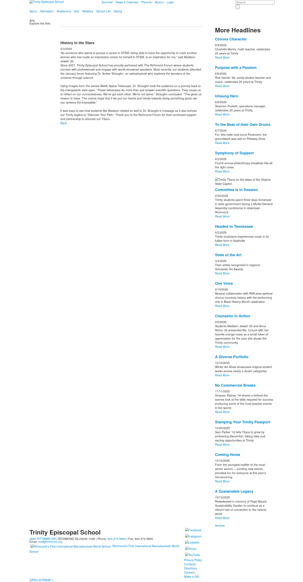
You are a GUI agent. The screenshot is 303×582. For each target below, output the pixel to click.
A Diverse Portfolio (231, 356)
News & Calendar (127, 2)
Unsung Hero (226, 96)
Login (170, 2)
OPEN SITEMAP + (41, 580)
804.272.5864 (117, 539)
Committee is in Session (236, 189)
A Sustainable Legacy (234, 491)
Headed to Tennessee (234, 226)
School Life (103, 11)
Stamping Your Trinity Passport (242, 422)
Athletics (87, 11)
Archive (220, 525)
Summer (107, 2)
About (33, 11)
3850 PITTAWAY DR (42, 539)
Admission (47, 11)
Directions (190, 568)
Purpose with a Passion (236, 67)
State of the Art (228, 254)
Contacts (190, 564)
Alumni (159, 2)
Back (63, 123)
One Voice (224, 283)
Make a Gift (191, 576)
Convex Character (231, 39)
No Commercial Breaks (235, 385)
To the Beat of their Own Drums (242, 124)
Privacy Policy (193, 560)
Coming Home (227, 454)
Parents (147, 2)
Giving (118, 11)
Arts (76, 11)
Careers (189, 572)
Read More (222, 57)
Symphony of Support (234, 153)
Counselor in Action (232, 316)
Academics (64, 11)
